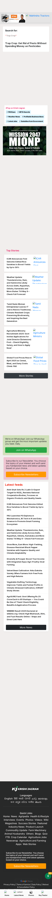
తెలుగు (38, 802)
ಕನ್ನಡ (18, 802)
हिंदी (15, 798)
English (8, 798)
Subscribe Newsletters (26, 474)
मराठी (21, 798)
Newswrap (12, 840)
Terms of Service (23, 884)
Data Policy (36, 884)
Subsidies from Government (32, 121)
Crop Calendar (19, 837)
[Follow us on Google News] (26, 880)
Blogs (38, 833)
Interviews (9, 819)
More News (26, 627)
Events (20, 819)
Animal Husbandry (14, 833)
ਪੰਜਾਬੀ (27, 798)
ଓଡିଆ (24, 802)
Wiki (46, 819)
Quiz (45, 833)
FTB (7, 837)
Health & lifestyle (39, 816)
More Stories (26, 375)
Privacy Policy (9, 884)
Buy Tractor (43, 895)
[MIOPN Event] (24, 140)
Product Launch (34, 826)
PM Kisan (11, 112)
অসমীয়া (31, 802)
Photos (31, 895)
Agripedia (23, 816)
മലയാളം (43, 798)
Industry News (17, 826)
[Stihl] (13, 18)
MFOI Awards (24, 112)
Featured (42, 823)
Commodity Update (16, 830)
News (14, 816)
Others (30, 833)
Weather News (14, 117)
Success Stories (27, 823)
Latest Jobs (12, 121)
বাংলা (12, 802)
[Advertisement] (26, 78)
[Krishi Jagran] (26, 789)
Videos (38, 819)
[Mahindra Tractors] (38, 18)
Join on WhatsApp (26, 450)
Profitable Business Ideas (33, 117)
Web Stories (29, 844)
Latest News (19, 895)
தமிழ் (34, 798)
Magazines (11, 823)
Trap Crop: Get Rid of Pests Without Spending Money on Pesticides (26, 44)
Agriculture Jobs (37, 837)
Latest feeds (14, 484)
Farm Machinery (37, 830)
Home (7, 895)
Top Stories (12, 250)
